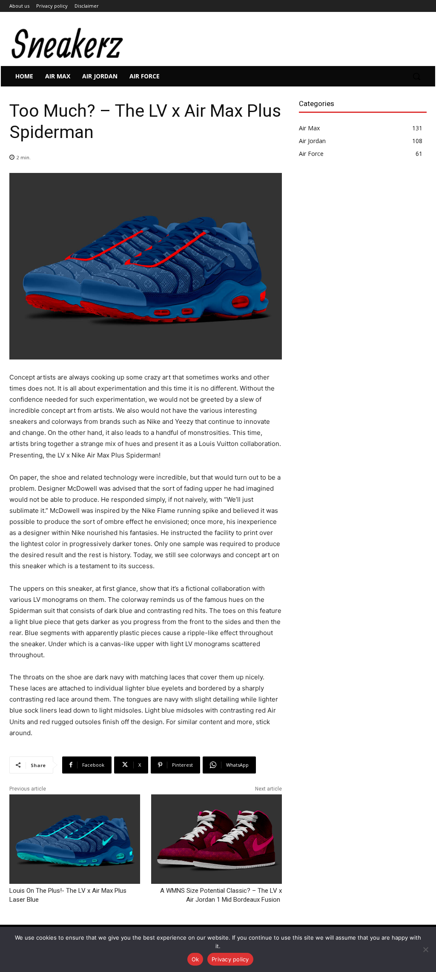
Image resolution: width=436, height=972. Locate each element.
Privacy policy (230, 959)
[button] (416, 76)
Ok (195, 959)
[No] (425, 949)
